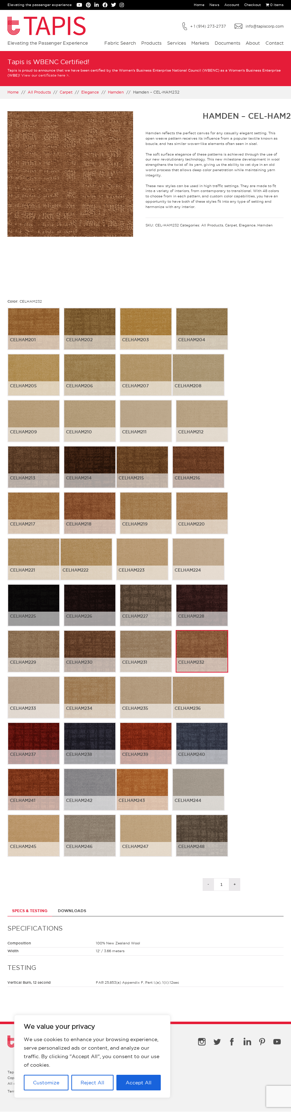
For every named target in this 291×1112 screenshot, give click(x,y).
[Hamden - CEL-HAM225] (33, 611)
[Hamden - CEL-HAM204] (201, 334)
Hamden (116, 92)
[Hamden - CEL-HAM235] (145, 703)
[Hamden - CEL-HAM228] (201, 611)
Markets (200, 42)
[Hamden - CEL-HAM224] (198, 564)
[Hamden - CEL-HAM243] (142, 795)
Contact (274, 42)
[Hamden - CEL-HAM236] (198, 703)
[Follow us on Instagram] (123, 5)
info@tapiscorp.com (265, 26)
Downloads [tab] (72, 911)
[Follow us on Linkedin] (98, 5)
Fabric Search (120, 42)
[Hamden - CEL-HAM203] (145, 334)
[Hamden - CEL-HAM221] (33, 564)
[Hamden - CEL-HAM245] (33, 841)
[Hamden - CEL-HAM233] (33, 703)
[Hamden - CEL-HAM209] (33, 426)
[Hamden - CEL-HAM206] (89, 380)
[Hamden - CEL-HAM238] (89, 749)
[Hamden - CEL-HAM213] (33, 472)
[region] (92, 1056)
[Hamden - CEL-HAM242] (89, 795)
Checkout (252, 5)
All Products (39, 92)
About (253, 42)
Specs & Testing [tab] (30, 911)
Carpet (66, 92)
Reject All (92, 1082)
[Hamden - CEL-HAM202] (89, 334)
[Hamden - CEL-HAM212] (201, 426)
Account (231, 5)
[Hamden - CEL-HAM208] (198, 380)
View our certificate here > (44, 75)
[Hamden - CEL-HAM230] (89, 657)
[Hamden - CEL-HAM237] (33, 749)
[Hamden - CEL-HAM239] (145, 749)
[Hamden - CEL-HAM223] (142, 564)
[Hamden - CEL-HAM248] (201, 841)
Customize (46, 1082)
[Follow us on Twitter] (115, 5)
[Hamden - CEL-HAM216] (198, 472)
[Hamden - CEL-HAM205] (33, 380)
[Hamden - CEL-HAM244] (198, 795)
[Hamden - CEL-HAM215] (142, 472)
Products (151, 42)
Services (176, 42)
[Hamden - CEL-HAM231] (145, 657)
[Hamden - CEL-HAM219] (145, 518)
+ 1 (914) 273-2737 (208, 26)
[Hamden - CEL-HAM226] (89, 611)
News (214, 5)
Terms (12, 1091)
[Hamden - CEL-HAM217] (33, 518)
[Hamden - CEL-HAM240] (201, 749)
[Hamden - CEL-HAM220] (201, 518)
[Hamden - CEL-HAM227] (145, 611)
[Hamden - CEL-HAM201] (33, 334)
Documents (227, 42)
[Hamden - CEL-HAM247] (145, 841)
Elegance (90, 92)
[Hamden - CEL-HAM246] (89, 841)
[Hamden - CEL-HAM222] (86, 564)
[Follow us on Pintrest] (90, 5)
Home (199, 5)
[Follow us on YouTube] (81, 5)
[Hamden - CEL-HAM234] (89, 703)
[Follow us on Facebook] (107, 5)
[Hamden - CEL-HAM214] (89, 472)
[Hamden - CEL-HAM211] (145, 426)
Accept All (139, 1082)
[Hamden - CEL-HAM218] (89, 518)
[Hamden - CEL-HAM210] (89, 426)
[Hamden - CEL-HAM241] (33, 795)
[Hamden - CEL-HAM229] (33, 657)
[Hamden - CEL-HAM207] (145, 380)
